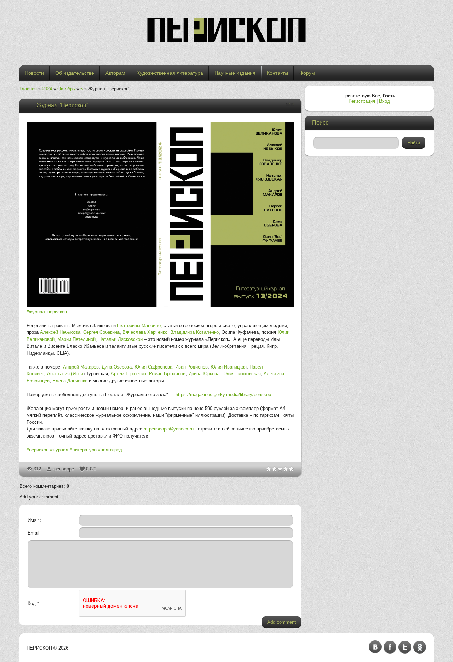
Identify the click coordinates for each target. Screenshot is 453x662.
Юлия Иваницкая (229, 367)
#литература (83, 449)
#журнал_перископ (47, 311)
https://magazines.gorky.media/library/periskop (223, 394)
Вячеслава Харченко (144, 332)
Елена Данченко (69, 380)
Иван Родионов (191, 367)
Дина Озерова (117, 367)
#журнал (59, 449)
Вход (384, 101)
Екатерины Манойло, (139, 325)
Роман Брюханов (167, 373)
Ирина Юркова (203, 373)
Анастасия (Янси (65, 373)
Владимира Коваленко (194, 332)
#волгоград (110, 449)
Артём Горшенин (128, 373)
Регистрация (362, 101)
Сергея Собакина (101, 332)
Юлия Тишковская (241, 373)
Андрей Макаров (81, 367)
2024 (47, 88)
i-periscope (63, 469)
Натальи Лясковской (120, 339)
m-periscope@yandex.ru (169, 429)
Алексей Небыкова (60, 332)
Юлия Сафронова (153, 367)
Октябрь (66, 88)
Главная (28, 88)
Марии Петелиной (76, 339)
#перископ (37, 449)
